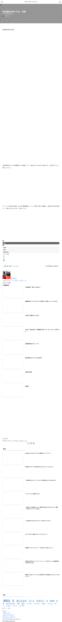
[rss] (34, 443)
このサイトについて (8, 615)
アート (31, 600)
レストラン (29, 603)
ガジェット (50, 603)
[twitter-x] (7, 283)
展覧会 (6, 600)
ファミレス (15, 605)
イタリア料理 (21, 605)
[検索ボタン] (60, 2)
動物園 (52, 601)
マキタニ (14, 278)
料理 (18, 603)
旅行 (4, 250)
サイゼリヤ (37, 603)
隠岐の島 (5, 252)
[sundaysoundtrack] (31, 2)
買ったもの (21, 600)
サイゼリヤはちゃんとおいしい (12, 619)
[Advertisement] (31, 226)
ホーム (4, 611)
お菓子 (23, 603)
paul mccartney (10, 603)
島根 (4, 247)
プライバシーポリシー (9, 617)
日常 (4, 243)
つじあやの (8, 605)
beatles (44, 603)
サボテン (40, 600)
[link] (4, 283)
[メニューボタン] (2, 2)
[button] (4, 256)
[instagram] (9, 283)
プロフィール (23, 280)
